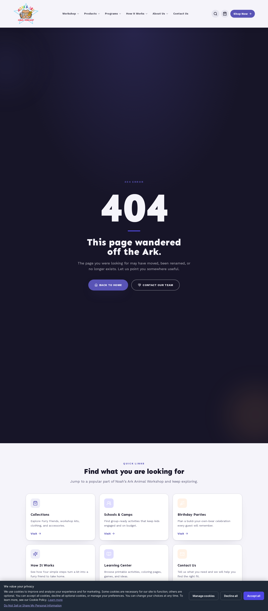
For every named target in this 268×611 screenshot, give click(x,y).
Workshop (69, 13)
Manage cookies (204, 595)
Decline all (231, 595)
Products (90, 13)
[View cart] (225, 14)
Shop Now (240, 13)
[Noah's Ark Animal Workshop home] (26, 14)
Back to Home (110, 285)
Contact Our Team (158, 285)
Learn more (55, 599)
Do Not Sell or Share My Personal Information (33, 605)
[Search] (215, 14)
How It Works (135, 13)
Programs (111, 13)
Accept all (253, 595)
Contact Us (180, 13)
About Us (159, 13)
